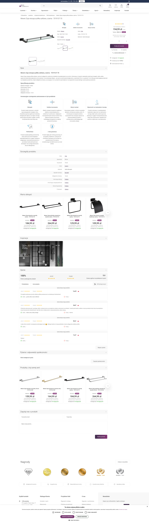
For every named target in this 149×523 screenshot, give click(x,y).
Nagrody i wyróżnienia (88, 501)
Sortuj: (98, 284)
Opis (22, 68)
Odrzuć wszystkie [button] (82, 516)
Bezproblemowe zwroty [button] (76, 484)
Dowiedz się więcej (123, 509)
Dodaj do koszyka (119, 46)
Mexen (62, 31)
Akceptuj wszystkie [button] (67, 516)
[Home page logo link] (26, 6)
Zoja (82, 31)
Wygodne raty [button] (53, 484)
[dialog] (74, 514)
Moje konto (43, 504)
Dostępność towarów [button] (31, 484)
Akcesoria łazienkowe (39, 15)
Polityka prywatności (66, 504)
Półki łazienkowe (50, 15)
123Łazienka (24, 15)
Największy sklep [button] (121, 484)
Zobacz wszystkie (123, 462)
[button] (127, 6)
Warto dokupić (26, 194)
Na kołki (68, 39)
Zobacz (82, 1)
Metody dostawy (86, 504)
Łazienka (30, 15)
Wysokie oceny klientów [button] (98, 484)
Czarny (62, 37)
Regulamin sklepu (66, 501)
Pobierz (66, 179)
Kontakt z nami (44, 501)
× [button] (147, 506)
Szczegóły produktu (28, 152)
